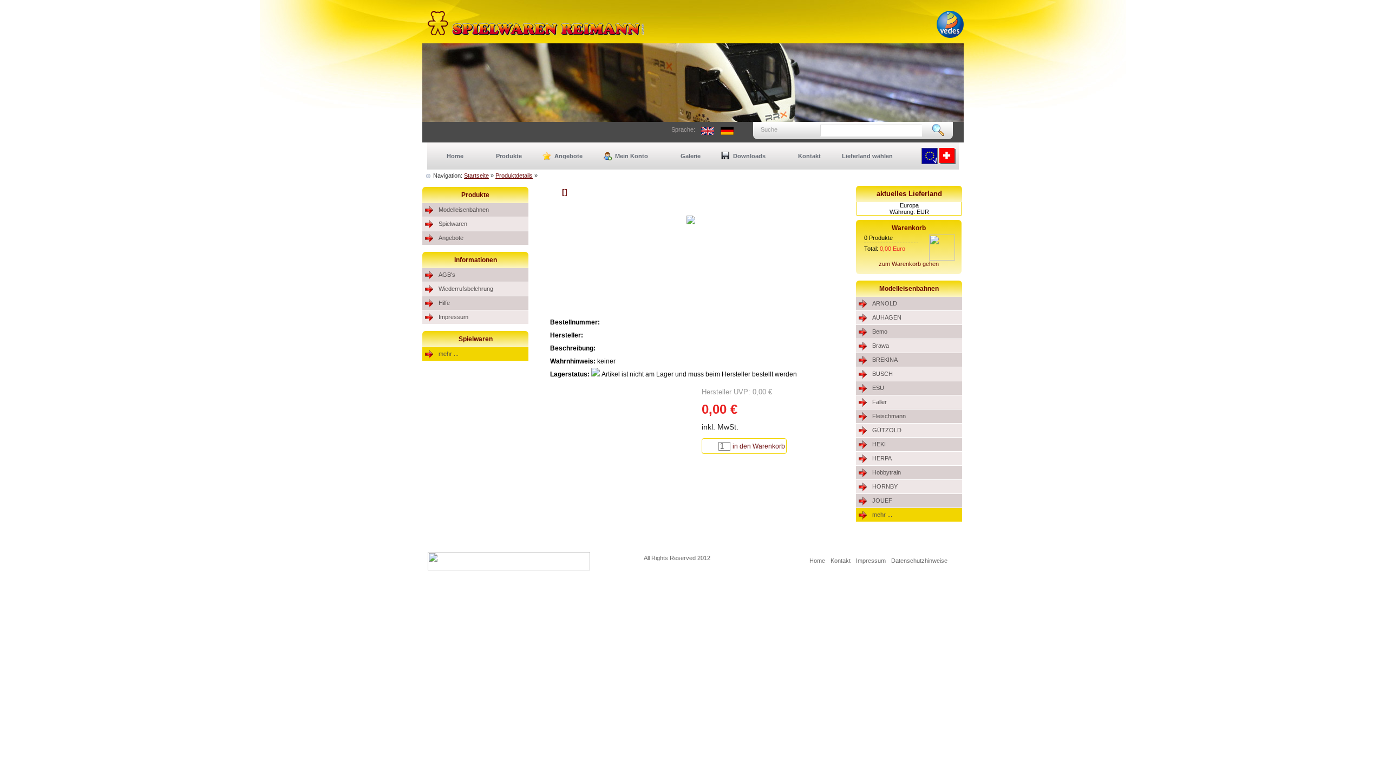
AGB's (447, 274)
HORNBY (885, 486)
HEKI (879, 444)
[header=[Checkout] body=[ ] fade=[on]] (942, 258)
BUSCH (882, 373)
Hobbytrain (886, 472)
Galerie (691, 156)
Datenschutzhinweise (919, 560)
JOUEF (882, 500)
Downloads (749, 156)
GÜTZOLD (886, 430)
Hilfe (444, 303)
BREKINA (885, 359)
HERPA (882, 458)
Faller (879, 402)
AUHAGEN (886, 317)
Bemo (879, 331)
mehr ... (449, 353)
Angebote (568, 156)
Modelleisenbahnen (464, 209)
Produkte (509, 156)
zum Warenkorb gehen (909, 264)
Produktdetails (514, 175)
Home (455, 156)
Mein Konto (631, 156)
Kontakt (809, 156)
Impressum (453, 317)
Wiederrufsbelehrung (466, 288)
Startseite (476, 175)
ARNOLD (884, 303)
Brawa (880, 345)
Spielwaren (453, 223)
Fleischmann (889, 416)
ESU (878, 388)
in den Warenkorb (759, 446)
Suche (769, 129)
